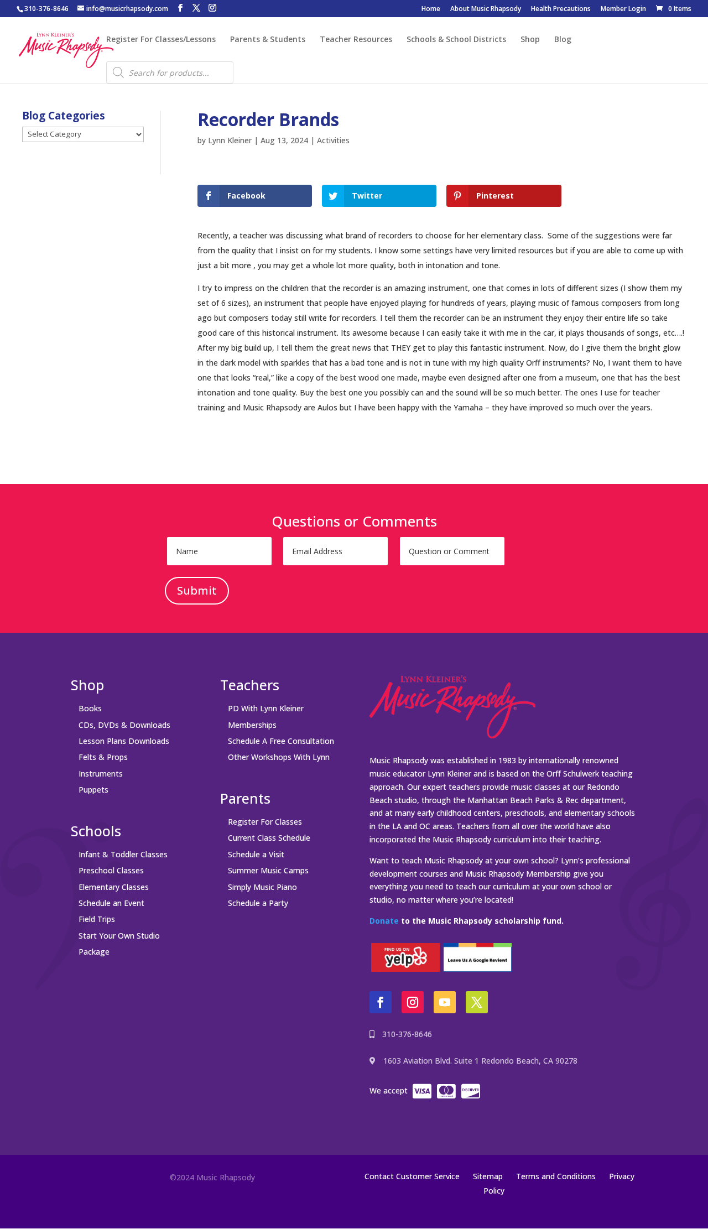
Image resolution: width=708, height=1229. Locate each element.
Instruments (101, 773)
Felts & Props (103, 757)
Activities (333, 140)
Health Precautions (561, 9)
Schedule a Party (258, 903)
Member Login (623, 9)
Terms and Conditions (556, 1176)
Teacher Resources (356, 39)
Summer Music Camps (268, 870)
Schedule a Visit (256, 854)
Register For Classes (265, 821)
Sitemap (488, 1176)
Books (90, 708)
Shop (530, 39)
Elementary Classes (114, 887)
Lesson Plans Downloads (124, 741)
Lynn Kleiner (230, 140)
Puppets (93, 789)
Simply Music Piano (262, 887)
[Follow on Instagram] (413, 1002)
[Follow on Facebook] (380, 1002)
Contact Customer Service (412, 1176)
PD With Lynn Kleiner (266, 708)
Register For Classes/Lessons (161, 39)
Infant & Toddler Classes (123, 854)
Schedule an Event (111, 903)
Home (430, 9)
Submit (197, 590)
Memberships (252, 725)
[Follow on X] (477, 1002)
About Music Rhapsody (485, 9)
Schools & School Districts (456, 39)
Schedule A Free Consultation (281, 741)
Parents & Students (267, 39)
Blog (562, 39)
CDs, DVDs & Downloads (124, 725)
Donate (384, 920)
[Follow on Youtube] (445, 1002)
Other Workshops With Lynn (279, 757)
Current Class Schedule (269, 837)
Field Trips (97, 919)
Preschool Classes (111, 870)
